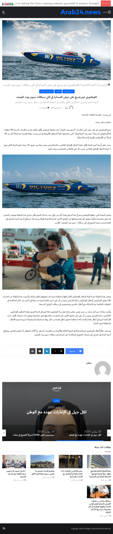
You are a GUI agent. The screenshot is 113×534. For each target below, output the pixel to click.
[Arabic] (12, 3)
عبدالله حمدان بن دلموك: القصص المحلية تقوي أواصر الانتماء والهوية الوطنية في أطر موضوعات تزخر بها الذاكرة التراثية (100, 506)
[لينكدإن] (47, 351)
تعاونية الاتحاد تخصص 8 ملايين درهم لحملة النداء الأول (42, 472)
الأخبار (58, 91)
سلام (66, 107)
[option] (56, 411)
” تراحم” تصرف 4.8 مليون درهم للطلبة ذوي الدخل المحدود (16, 473)
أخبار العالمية (88, 84)
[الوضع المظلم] (3, 13)
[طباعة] (32, 351)
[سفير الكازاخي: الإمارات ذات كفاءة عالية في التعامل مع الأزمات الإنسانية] (71, 461)
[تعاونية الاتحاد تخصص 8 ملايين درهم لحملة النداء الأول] (42, 461)
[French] (4, 3)
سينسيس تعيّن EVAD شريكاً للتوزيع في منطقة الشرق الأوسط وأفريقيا (56, 411)
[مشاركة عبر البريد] (40, 351)
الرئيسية (102, 84)
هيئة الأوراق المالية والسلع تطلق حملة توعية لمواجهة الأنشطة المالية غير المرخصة (100, 473)
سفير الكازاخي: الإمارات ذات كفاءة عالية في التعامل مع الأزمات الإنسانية (72, 473)
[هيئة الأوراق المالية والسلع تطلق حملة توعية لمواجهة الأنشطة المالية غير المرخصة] (99, 461)
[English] (8, 3)
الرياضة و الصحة (46, 91)
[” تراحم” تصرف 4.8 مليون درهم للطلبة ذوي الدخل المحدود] (14, 461)
